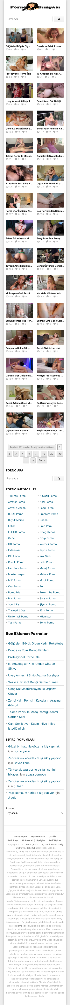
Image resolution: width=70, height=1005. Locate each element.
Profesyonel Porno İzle (18, 73)
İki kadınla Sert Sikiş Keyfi (20, 183)
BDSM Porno (15, 513)
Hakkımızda (38, 836)
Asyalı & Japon (17, 507)
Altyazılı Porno (48, 495)
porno (32, 943)
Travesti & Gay (16, 610)
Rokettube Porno (50, 592)
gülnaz (18, 786)
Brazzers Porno (49, 513)
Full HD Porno (16, 532)
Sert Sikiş (13, 604)
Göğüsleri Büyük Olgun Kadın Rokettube (28, 46)
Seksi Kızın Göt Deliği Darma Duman (33, 682)
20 (51, 453)
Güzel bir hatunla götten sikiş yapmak (34, 746)
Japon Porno (47, 550)
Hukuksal (27, 840)
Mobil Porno (47, 580)
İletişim (41, 840)
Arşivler (10, 808)
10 (43, 453)
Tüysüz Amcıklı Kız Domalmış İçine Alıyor (29, 265)
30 (59, 453)
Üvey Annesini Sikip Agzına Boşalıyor (27, 101)
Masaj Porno (47, 568)
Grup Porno (47, 538)
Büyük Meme (16, 519)
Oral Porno (14, 586)
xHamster (45, 616)
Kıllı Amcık (14, 556)
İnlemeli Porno (48, 544)
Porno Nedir (20, 836)
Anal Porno (46, 501)
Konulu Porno (16, 562)
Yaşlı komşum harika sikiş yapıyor (31, 793)
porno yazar (22, 751)
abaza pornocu (36, 774)
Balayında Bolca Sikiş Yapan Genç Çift (27, 348)
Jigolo (12, 797)
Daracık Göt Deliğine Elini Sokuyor (25, 375)
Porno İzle (14, 592)
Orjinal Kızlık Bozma (17, 430)
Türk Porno (46, 610)
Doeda (43, 519)
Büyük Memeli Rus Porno (19, 320)
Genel (11, 538)
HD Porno (14, 544)
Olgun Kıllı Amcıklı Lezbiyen (52, 183)
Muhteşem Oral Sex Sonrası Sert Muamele (29, 293)
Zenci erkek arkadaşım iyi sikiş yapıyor (34, 758)
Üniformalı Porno (18, 616)
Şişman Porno (48, 604)
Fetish (12, 526)
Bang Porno (47, 507)
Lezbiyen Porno (17, 568)
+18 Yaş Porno (17, 495)
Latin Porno (46, 562)
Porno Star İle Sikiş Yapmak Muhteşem (27, 210)
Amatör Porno (16, 501)
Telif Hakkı (55, 840)
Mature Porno (48, 574)
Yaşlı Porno (15, 622)
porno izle (21, 925)
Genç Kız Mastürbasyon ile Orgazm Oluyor (29, 128)
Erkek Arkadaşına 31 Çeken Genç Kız (26, 238)
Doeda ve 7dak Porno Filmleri (53, 46)
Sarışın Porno (48, 598)
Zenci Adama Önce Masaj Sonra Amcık (27, 403)
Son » (42, 460)
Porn (42, 586)
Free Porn (46, 526)
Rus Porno (14, 598)
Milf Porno (14, 580)
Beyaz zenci (22, 763)
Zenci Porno (47, 622)
